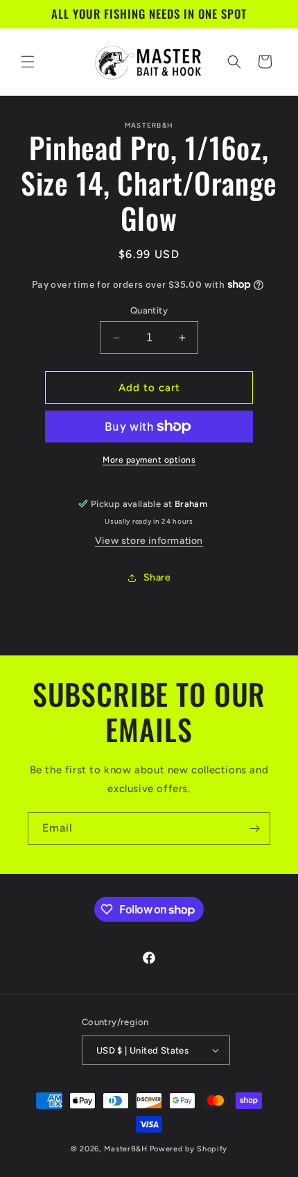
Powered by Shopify (189, 1148)
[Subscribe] (254, 828)
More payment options (149, 460)
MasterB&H (125, 1148)
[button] (27, 61)
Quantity (149, 310)
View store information (149, 541)
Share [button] (157, 577)
